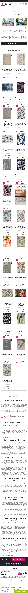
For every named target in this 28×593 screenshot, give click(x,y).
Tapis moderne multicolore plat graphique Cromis (21, 304)
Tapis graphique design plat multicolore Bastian (20, 175)
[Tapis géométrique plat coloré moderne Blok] (7, 293)
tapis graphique (13, 544)
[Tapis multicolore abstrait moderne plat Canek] (20, 59)
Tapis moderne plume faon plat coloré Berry (21, 252)
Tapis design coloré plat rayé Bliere (20, 278)
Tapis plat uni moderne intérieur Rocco (7, 70)
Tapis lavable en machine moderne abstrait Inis (7, 252)
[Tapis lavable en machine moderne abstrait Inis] (7, 241)
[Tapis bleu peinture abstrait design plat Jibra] (20, 139)
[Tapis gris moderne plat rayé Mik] (7, 139)
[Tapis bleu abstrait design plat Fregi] (7, 87)
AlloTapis (2, 11)
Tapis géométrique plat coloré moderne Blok (7, 304)
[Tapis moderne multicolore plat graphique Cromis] (20, 293)
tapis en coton (4, 489)
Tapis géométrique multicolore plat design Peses (20, 124)
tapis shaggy (15, 443)
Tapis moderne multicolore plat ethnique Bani (20, 227)
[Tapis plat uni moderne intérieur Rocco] (7, 59)
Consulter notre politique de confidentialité (9, 584)
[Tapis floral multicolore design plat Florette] (7, 370)
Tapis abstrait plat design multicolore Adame (7, 201)
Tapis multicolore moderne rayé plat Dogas (21, 330)
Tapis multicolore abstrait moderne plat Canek (21, 70)
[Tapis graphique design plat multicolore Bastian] (20, 164)
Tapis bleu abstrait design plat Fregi (7, 98)
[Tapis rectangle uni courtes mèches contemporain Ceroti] (7, 113)
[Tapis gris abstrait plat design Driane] (7, 344)
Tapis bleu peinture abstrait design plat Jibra (20, 150)
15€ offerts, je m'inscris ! (18, 560)
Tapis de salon (8, 27)
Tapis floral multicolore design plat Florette (7, 381)
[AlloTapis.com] (7, 4)
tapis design (20, 33)
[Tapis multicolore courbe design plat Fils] (20, 87)
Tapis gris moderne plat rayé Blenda (7, 278)
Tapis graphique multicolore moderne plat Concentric (7, 330)
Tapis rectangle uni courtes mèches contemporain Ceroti (7, 124)
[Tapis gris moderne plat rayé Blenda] (7, 267)
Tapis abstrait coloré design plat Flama (20, 355)
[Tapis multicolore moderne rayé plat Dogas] (20, 318)
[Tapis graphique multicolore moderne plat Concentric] (7, 318)
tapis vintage (6, 416)
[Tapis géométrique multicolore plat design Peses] (20, 113)
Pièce (10, 11)
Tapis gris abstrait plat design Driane (7, 355)
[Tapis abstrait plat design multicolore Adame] (7, 190)
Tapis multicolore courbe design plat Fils (20, 98)
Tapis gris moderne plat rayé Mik (7, 150)
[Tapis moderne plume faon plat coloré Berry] (20, 241)
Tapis (7, 11)
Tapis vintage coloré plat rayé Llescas (7, 175)
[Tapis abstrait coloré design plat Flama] (20, 344)
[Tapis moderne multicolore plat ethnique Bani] (20, 216)
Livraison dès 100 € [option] (14, 1)
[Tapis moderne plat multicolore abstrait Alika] (7, 216)
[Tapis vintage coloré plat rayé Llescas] (7, 164)
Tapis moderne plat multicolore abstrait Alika (7, 227)
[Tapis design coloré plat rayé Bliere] (20, 267)
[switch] (3, 590)
